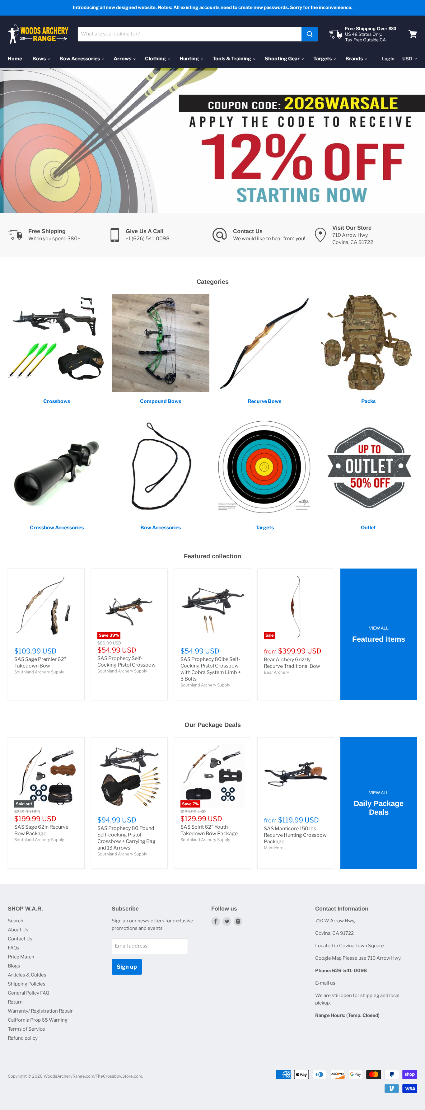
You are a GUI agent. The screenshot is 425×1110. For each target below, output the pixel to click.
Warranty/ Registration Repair (40, 1011)
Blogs (14, 966)
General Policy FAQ (28, 993)
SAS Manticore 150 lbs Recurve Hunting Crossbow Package (295, 835)
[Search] (309, 34)
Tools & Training (232, 59)
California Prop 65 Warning (38, 1020)
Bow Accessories (80, 59)
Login (388, 59)
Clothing (156, 59)
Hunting (190, 59)
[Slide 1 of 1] (212, 140)
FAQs (13, 948)
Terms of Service (26, 1029)
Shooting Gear (283, 59)
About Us (18, 930)
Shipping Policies (26, 984)
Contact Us (20, 939)
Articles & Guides (27, 975)
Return (15, 1002)
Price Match (21, 957)
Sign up (127, 966)
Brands (354, 59)
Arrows (123, 59)
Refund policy (23, 1038)
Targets (323, 59)
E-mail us (325, 983)
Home (15, 59)
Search (15, 921)
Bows (39, 59)
